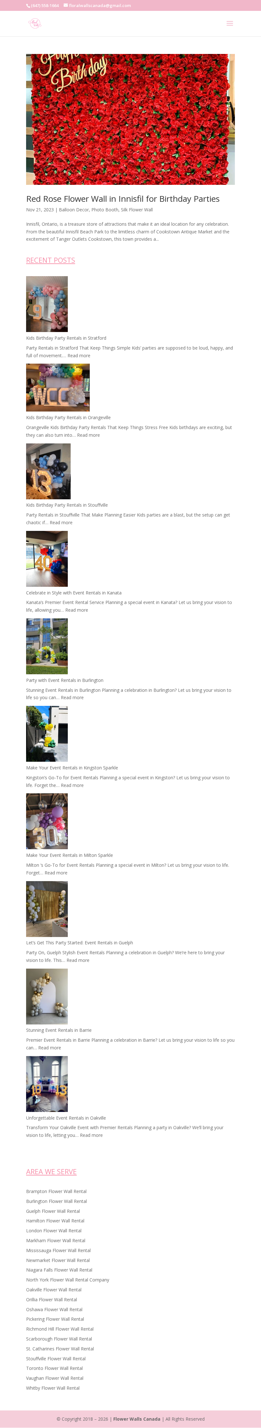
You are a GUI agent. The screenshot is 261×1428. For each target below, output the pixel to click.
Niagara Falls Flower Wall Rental (59, 1270)
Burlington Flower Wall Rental (56, 1201)
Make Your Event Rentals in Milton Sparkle (69, 855)
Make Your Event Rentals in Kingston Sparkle (72, 768)
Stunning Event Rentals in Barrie (59, 1030)
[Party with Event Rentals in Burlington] (47, 647)
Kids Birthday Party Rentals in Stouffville (67, 505)
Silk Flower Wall (137, 210)
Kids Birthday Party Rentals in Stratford (66, 338)
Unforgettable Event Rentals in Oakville (66, 1118)
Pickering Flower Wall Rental (55, 1319)
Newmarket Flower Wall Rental (58, 1260)
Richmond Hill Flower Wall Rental (60, 1329)
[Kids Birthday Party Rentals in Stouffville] (48, 472)
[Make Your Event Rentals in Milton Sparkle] (47, 822)
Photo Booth (104, 210)
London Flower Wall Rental (53, 1231)
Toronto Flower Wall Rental (54, 1368)
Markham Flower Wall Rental (55, 1240)
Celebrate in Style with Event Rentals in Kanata (74, 593)
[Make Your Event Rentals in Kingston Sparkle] (47, 735)
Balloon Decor (74, 210)
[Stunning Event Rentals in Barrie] (47, 998)
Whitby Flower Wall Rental (53, 1388)
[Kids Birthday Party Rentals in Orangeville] (58, 389)
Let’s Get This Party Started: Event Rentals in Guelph (79, 943)
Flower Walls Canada (136, 1419)
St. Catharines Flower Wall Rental (60, 1349)
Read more (78, 355)
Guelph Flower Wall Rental (53, 1211)
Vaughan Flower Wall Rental (54, 1378)
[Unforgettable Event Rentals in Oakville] (47, 1085)
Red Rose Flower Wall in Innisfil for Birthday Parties (123, 198)
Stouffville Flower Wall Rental (56, 1359)
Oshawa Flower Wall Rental (54, 1309)
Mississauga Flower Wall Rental (58, 1250)
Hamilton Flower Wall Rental (55, 1221)
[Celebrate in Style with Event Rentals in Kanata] (47, 560)
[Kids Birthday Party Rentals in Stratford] (47, 305)
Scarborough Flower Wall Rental (59, 1339)
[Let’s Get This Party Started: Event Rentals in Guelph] (47, 910)
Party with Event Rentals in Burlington (64, 680)
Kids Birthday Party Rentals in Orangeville (68, 417)
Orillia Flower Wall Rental (51, 1299)
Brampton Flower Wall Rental (56, 1191)
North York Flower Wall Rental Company (67, 1280)
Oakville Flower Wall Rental (53, 1290)
